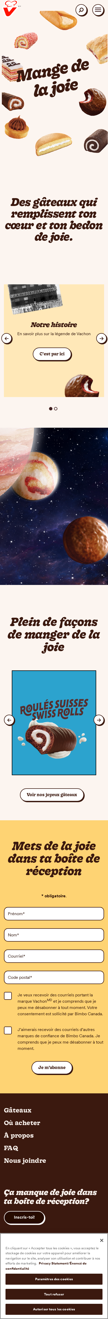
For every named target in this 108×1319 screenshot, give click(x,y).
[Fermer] (101, 1240)
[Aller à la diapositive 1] (50, 408)
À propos (19, 1135)
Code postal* (20, 977)
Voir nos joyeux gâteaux (52, 794)
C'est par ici (52, 353)
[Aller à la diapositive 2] (55, 408)
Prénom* (16, 913)
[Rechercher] (81, 10)
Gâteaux (18, 1110)
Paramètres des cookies (54, 1279)
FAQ (11, 1148)
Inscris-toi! (24, 1217)
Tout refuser (54, 1294)
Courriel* (16, 956)
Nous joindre (25, 1160)
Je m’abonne (52, 1067)
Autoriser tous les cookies (54, 1309)
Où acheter (22, 1122)
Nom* (13, 934)
